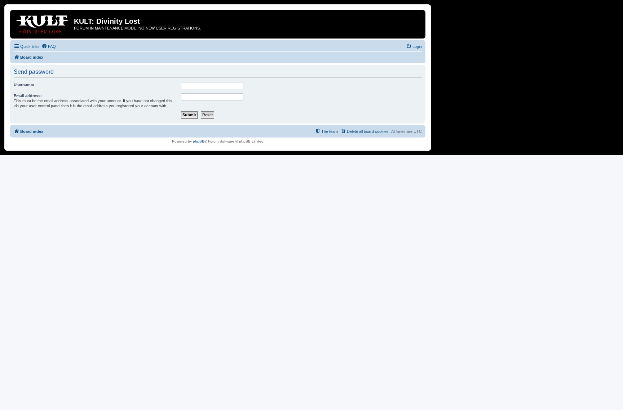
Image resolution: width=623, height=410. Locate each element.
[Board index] (43, 23)
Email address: (28, 96)
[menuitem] (48, 46)
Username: (24, 84)
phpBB (198, 141)
